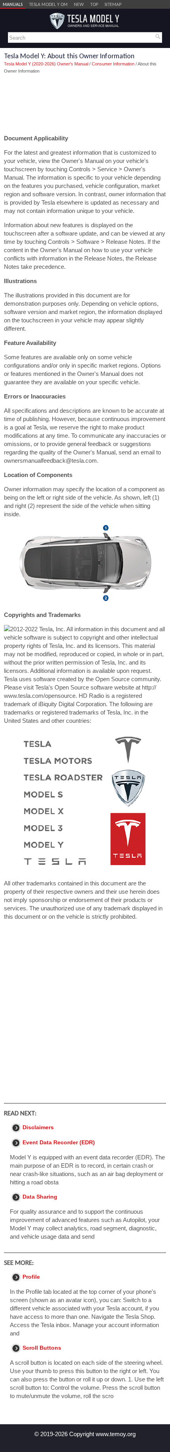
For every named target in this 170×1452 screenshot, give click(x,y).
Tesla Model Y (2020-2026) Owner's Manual (46, 63)
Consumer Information (113, 63)
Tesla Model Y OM (48, 4)
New (79, 4)
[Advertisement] (85, 104)
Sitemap (112, 4)
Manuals (13, 4)
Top (94, 4)
